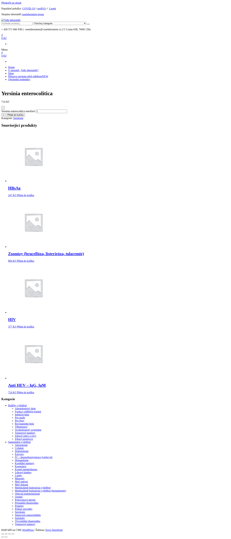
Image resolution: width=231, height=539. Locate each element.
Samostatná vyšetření (19, 442)
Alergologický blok (25, 408)
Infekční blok (22, 414)
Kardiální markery (24, 463)
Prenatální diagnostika (26, 502)
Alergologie (21, 445)
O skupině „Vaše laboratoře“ (23, 70)
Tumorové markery (25, 432)
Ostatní (18, 496)
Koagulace (20, 466)
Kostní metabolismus (26, 469)
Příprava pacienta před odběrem (28, 76)
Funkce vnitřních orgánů (28, 411)
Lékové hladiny (23, 472)
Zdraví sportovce (24, 439)
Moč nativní (21, 481)
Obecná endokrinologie (27, 493)
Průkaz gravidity (23, 509)
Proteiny (19, 505)
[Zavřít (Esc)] (12, 533)
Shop (11, 73)
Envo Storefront (54, 530)
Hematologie (22, 460)
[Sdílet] (9, 533)
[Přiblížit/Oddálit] (2, 533)
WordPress (28, 530)
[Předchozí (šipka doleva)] (2, 536)
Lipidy (18, 475)
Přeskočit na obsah (11, 2)
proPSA (41, 8)
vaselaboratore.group (33, 14)
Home (11, 67)
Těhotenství (21, 426)
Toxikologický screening (28, 429)
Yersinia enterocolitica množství (18, 111)
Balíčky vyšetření (17, 405)
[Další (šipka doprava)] (6, 536)
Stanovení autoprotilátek (28, 515)
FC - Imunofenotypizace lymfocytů (33, 457)
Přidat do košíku (15, 115)
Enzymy (19, 454)
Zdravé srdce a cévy (25, 435)
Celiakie (19, 448)
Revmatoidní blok (24, 423)
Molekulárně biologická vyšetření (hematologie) (40, 490)
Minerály (20, 478)
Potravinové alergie (25, 499)
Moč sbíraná (21, 484)
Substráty (20, 518)
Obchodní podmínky (19, 79)
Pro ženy (19, 420)
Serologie (18, 118)
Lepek (52, 8)
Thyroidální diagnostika (27, 521)
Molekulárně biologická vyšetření (33, 487)
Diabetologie (22, 451)
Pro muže (20, 417)
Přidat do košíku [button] (25, 195)
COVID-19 (28, 8)
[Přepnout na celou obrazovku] (6, 533)
